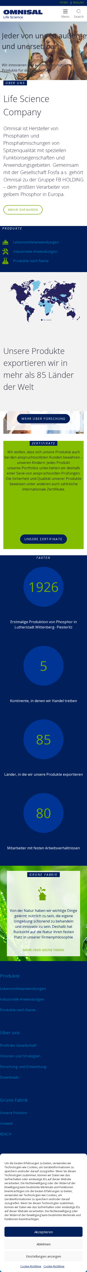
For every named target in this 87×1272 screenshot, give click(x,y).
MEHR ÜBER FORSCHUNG (43, 418)
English (78, 2)
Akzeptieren (43, 1232)
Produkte (10, 976)
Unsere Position (13, 1112)
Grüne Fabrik (14, 1100)
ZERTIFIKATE (43, 443)
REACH (5, 1134)
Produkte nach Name (31, 260)
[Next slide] (81, 50)
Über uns (10, 1033)
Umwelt (6, 1123)
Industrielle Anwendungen (35, 251)
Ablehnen (44, 1244)
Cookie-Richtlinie (30, 1266)
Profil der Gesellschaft (18, 1045)
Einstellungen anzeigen (43, 1256)
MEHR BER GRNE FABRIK (43, 950)
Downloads (9, 1077)
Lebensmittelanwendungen (36, 242)
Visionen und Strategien (20, 1056)
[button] (41, 75)
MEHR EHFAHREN (23, 210)
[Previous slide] (5, 50)
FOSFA (64, 2)
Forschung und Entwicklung (23, 1066)
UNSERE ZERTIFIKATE (43, 539)
